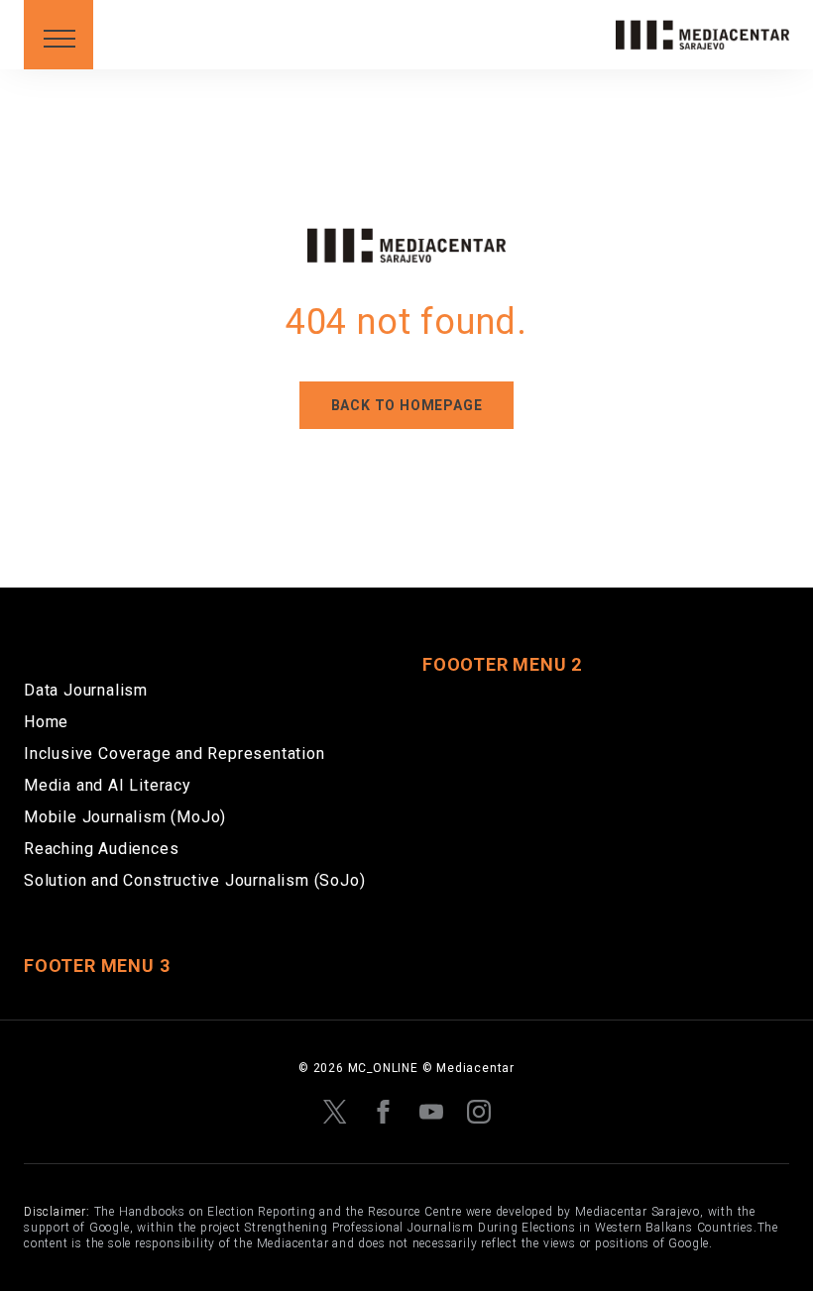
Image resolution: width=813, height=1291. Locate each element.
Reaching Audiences (101, 848)
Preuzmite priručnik (141, 80)
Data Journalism (86, 690)
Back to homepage (407, 405)
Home (46, 721)
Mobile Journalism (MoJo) (125, 816)
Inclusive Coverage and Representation (174, 753)
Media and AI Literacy (107, 785)
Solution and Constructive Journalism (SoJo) (194, 880)
